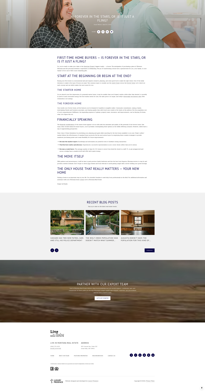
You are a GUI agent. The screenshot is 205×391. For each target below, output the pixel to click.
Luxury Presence (93, 381)
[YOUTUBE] (144, 355)
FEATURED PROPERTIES (81, 356)
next (56, 250)
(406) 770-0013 (55, 346)
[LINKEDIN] (140, 355)
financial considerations (67, 125)
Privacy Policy (150, 381)
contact (82, 180)
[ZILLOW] (153, 355)
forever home (131, 83)
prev (52, 250)
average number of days (85, 149)
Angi (88, 164)
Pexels (66, 184)
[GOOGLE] (148, 355)
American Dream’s (89, 66)
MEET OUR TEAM (64, 356)
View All (149, 250)
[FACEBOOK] (131, 355)
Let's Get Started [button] (102, 298)
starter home (116, 83)
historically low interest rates (132, 97)
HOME (52, 356)
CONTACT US (111, 356)
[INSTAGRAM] (135, 355)
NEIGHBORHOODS (97, 356)
